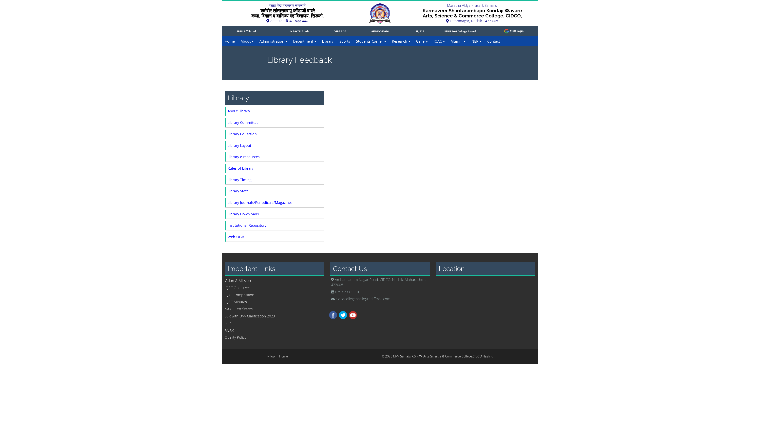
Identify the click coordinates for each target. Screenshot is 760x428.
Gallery (422, 41)
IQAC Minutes (236, 301)
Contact (493, 41)
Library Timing (240, 179)
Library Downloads (243, 214)
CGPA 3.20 (340, 31)
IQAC (438, 41)
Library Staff (238, 191)
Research (400, 41)
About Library (239, 111)
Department (303, 41)
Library (327, 41)
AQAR (229, 330)
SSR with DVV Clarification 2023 (250, 316)
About (246, 41)
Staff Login (516, 31)
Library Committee (243, 122)
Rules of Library (241, 168)
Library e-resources (244, 156)
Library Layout (239, 145)
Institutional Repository (247, 225)
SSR (228, 323)
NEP (475, 41)
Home (230, 41)
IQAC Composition (239, 294)
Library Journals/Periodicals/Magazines (260, 202)
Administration (272, 41)
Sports (344, 41)
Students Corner (370, 41)
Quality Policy (235, 337)
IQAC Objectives (237, 287)
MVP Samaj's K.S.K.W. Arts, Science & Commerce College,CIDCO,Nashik (442, 356)
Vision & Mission (238, 280)
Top (272, 356)
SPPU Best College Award (460, 31)
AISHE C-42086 (380, 31)
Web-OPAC (236, 236)
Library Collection (242, 134)
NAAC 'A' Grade (299, 31)
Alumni (457, 41)
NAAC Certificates (239, 309)
